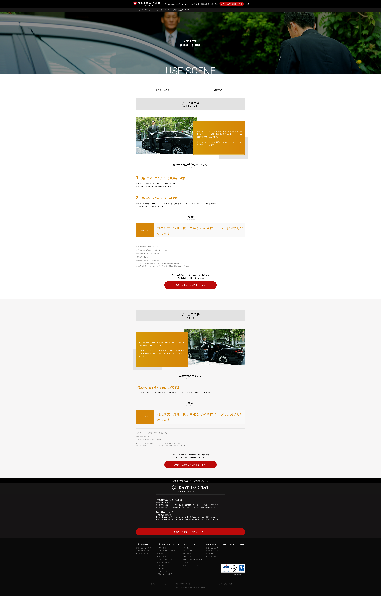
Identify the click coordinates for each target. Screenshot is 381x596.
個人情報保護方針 (179, 584)
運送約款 (188, 584)
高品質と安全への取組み (144, 551)
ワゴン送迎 (160, 568)
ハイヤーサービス (182, 4)
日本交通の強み (170, 4)
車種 (211, 4)
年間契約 (186, 548)
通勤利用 (218, 89)
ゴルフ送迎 (160, 565)
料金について (161, 553)
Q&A (216, 4)
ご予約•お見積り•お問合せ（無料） (232, 4)
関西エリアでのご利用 (164, 574)
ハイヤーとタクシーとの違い (167, 551)
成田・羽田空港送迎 (164, 562)
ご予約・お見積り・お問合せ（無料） (190, 285)
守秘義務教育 (210, 553)
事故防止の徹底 (211, 556)
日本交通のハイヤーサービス (168, 544)
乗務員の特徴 (205, 4)
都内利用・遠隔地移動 (164, 559)
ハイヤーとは (161, 548)
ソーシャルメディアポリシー (199, 584)
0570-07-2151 (194, 487)
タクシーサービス (213, 584)
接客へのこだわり (212, 548)
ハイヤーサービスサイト (144, 10)
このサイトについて (168, 584)
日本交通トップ (225, 584)
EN (246, 4)
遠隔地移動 (187, 553)
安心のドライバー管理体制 (192, 559)
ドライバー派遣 (194, 4)
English (241, 544)
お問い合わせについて (155, 584)
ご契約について (162, 571)
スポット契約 (188, 551)
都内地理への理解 (212, 551)
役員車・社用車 (163, 89)
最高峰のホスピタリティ (144, 548)
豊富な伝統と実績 (142, 553)
